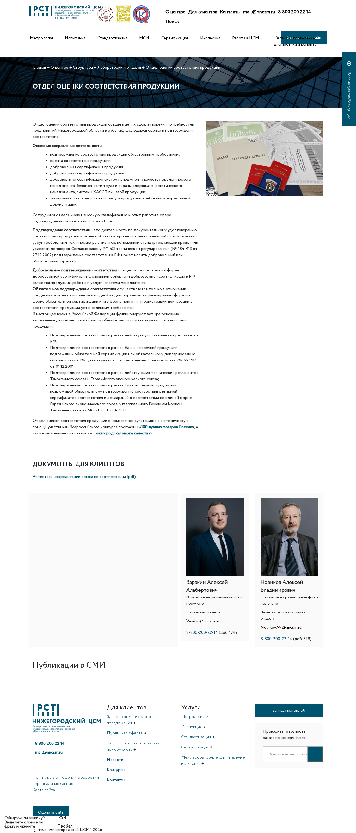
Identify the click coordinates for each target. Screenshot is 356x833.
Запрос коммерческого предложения (129, 720)
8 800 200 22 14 (294, 12)
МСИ (144, 38)
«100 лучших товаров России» (166, 427)
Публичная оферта (125, 733)
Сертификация (174, 38)
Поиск (172, 21)
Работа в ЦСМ (245, 38)
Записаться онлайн (289, 710)
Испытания (75, 38)
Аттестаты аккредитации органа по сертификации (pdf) (84, 477)
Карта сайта (44, 790)
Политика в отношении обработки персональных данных (66, 780)
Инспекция (210, 38)
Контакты (230, 12)
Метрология (41, 38)
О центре (175, 12)
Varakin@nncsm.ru (202, 621)
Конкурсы (116, 770)
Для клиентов (202, 12)
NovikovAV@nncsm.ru (281, 627)
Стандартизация (112, 38)
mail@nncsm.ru (259, 12)
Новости (115, 760)
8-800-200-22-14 (202, 633)
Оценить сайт (51, 813)
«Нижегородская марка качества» (121, 433)
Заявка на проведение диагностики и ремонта (295, 41)
